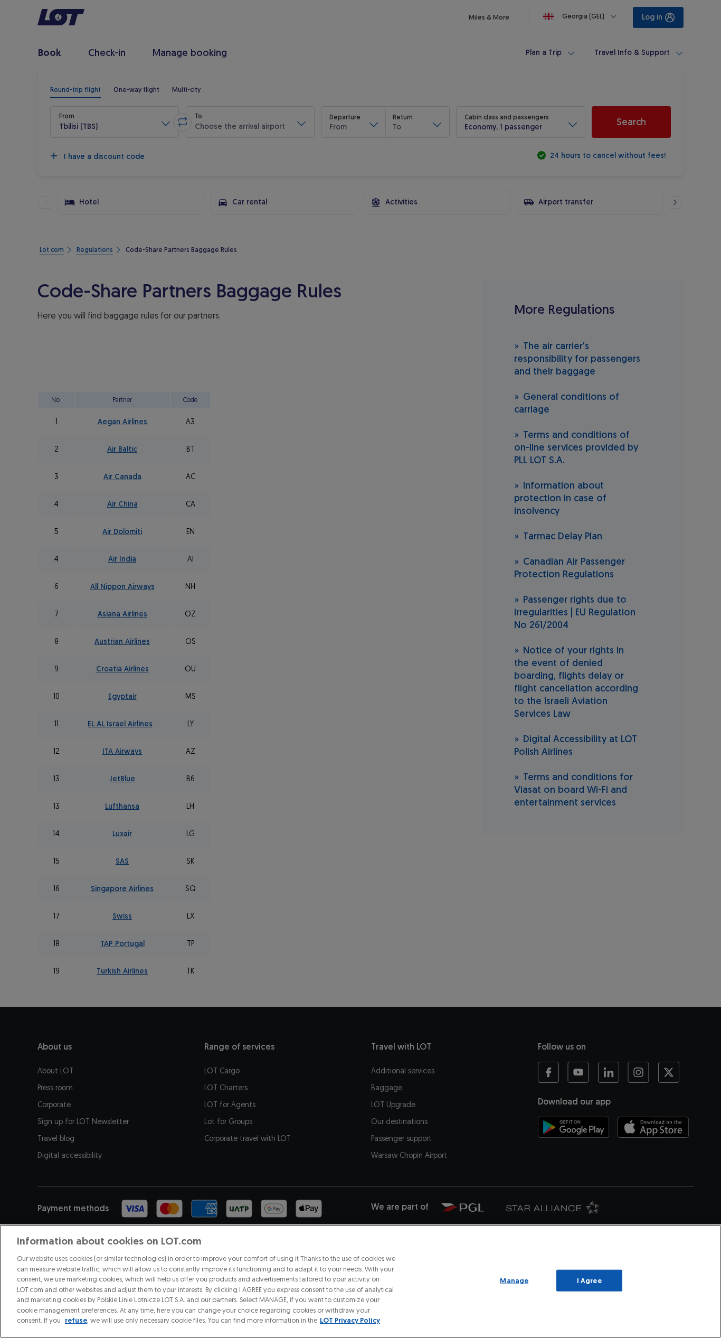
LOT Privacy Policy (350, 1320)
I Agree (589, 1280)
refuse (76, 1320)
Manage (514, 1280)
